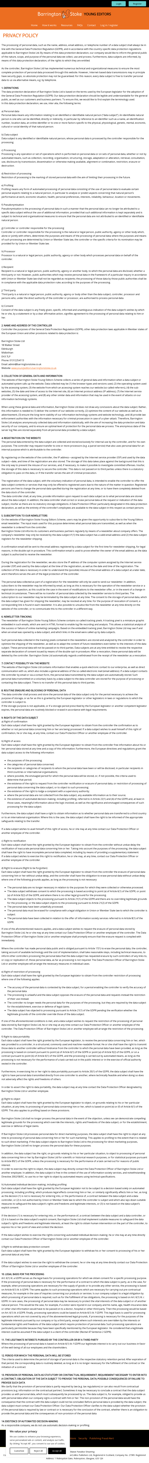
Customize (19, 1450)
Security (82, 1438)
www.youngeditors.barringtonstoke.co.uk (33, 368)
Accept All (57, 1450)
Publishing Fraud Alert (101, 1438)
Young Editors (97, 14)
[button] (119, 3)
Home (34, 25)
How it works (49, 25)
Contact (91, 25)
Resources (66, 25)
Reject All (38, 1450)
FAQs (80, 25)
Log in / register (109, 25)
